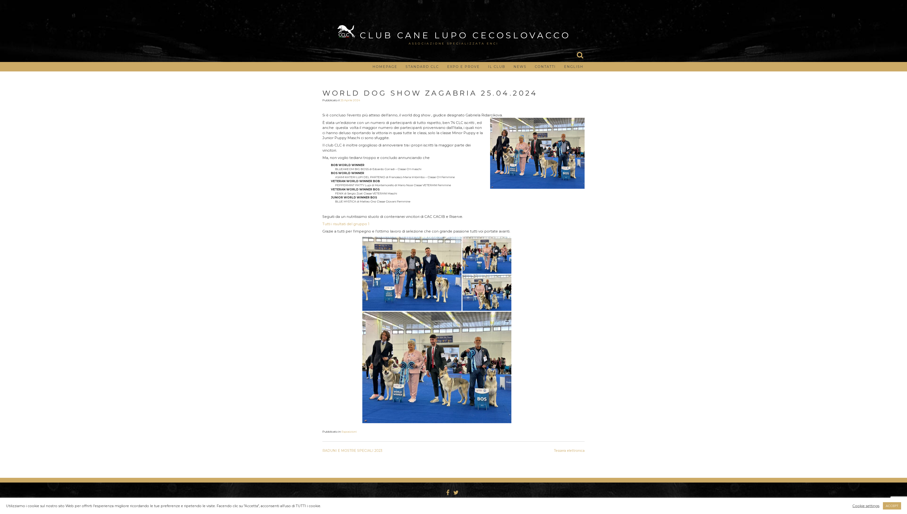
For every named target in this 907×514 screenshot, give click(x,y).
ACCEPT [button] (892, 506)
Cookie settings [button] (865, 506)
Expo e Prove (463, 67)
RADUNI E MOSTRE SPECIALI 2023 (352, 450)
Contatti (545, 67)
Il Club (496, 67)
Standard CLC (422, 67)
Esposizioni (349, 431)
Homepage (384, 67)
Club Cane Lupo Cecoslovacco (465, 35)
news (519, 67)
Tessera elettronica (569, 450)
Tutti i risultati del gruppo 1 (345, 224)
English (573, 67)
